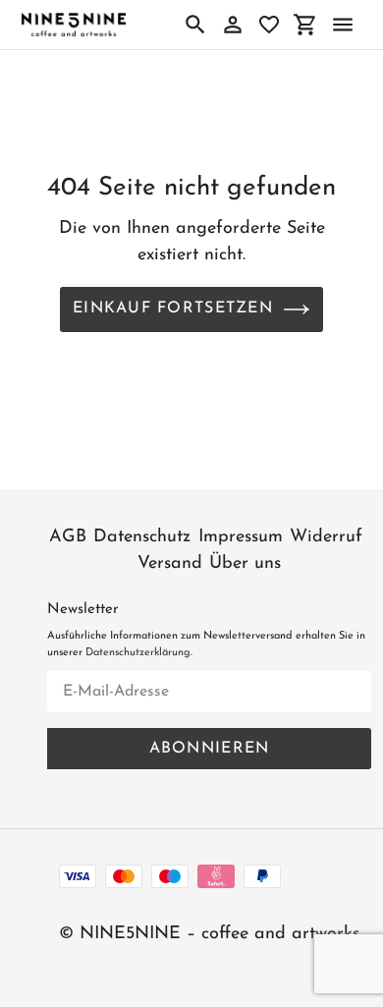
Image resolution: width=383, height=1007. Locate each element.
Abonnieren (209, 748)
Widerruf (326, 537)
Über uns (245, 564)
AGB (67, 537)
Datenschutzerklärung (138, 652)
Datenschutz (142, 537)
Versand (169, 564)
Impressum (240, 537)
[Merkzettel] (269, 24)
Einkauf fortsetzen (173, 308)
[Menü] (342, 24)
